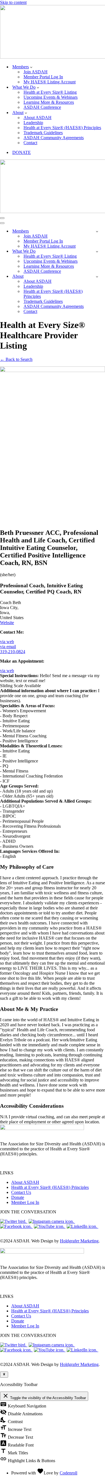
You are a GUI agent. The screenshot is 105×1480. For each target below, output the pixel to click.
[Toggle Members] (97, 231)
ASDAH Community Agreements (54, 137)
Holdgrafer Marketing (79, 1240)
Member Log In (25, 1202)
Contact (30, 142)
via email (8, 646)
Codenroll (68, 1473)
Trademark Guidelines (43, 132)
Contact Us (21, 1192)
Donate (17, 1197)
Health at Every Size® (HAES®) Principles (62, 127)
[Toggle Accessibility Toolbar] (4, 1375)
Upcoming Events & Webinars (51, 97)
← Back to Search (16, 359)
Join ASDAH (36, 71)
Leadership (33, 122)
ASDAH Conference (42, 107)
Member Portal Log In (43, 76)
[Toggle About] (97, 276)
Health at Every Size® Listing (50, 92)
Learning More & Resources (49, 102)
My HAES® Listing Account (50, 81)
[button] (31, 66)
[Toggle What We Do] (97, 251)
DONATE (21, 152)
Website (7, 622)
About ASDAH (38, 117)
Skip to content (13, 2)
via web (7, 641)
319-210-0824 (12, 651)
